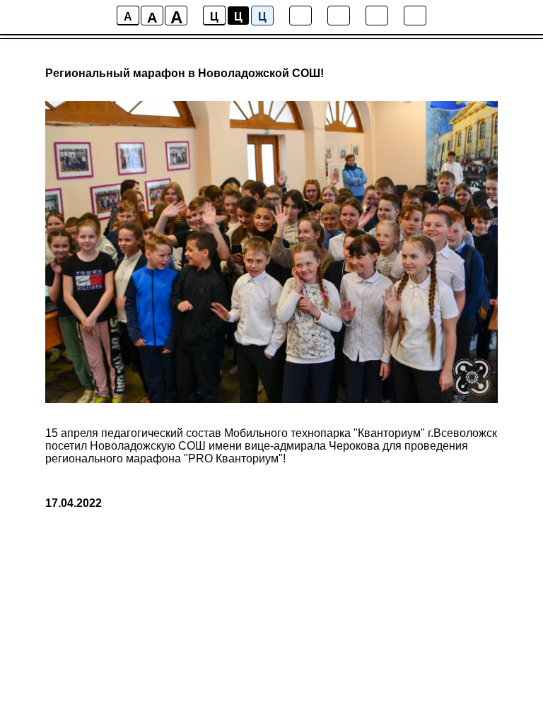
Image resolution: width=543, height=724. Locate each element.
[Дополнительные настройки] (377, 15)
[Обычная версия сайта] (415, 15)
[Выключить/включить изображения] (300, 15)
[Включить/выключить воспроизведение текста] (338, 15)
